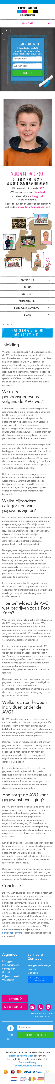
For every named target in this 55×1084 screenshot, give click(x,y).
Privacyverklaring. (28, 1062)
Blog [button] (27, 315)
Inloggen (7, 961)
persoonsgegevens (12, 933)
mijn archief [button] (27, 301)
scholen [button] (27, 294)
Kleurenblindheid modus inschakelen (40, 979)
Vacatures (8, 980)
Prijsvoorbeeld (10, 976)
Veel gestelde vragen (40, 965)
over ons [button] (27, 280)
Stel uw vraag (14, 999)
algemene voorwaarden (21, 1056)
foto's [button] (27, 287)
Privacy (32, 969)
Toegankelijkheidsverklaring (27, 1066)
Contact (33, 973)
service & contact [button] (27, 308)
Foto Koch (44, 461)
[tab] (27, 23)
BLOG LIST (8, 325)
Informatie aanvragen (13, 1007)
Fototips (7, 972)
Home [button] (29, 24)
